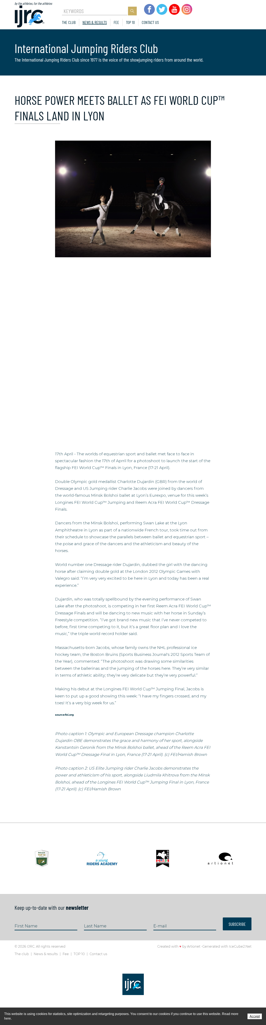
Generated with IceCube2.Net (226, 946)
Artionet (193, 946)
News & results (95, 22)
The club (69, 22)
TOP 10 (130, 22)
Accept (255, 1016)
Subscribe (237, 924)
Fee (116, 22)
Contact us (150, 22)
